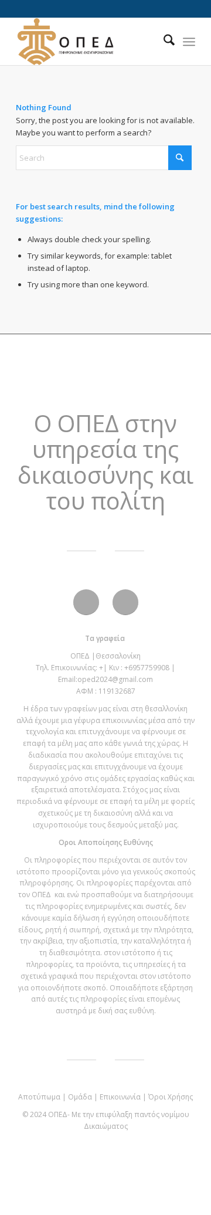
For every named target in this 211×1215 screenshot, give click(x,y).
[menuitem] (163, 41)
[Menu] (189, 42)
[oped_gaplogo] (87, 41)
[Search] (163, 41)
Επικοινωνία (120, 1097)
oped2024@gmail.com (115, 679)
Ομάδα (80, 1097)
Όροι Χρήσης (170, 1097)
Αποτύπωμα (39, 1097)
